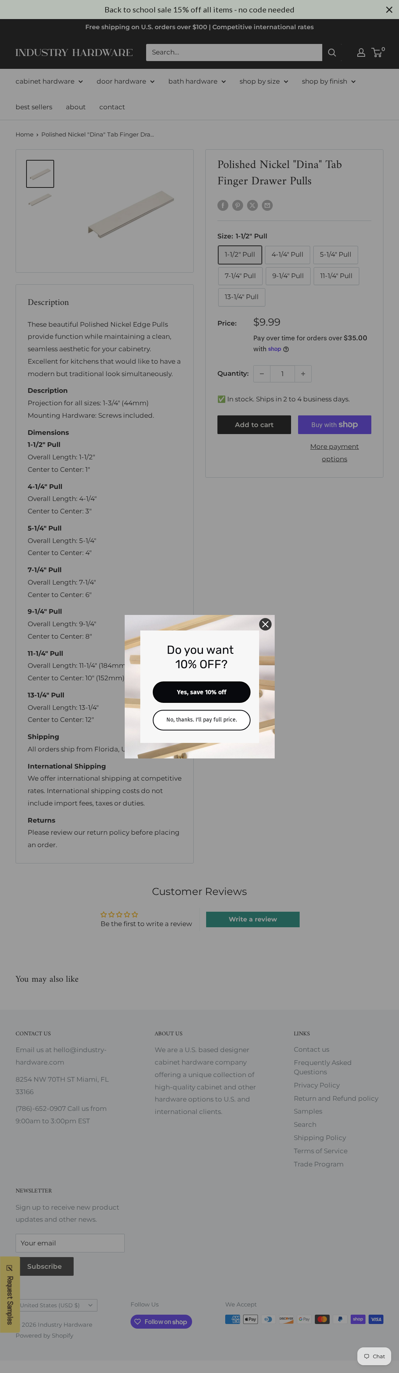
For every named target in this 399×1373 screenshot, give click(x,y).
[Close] (265, 624)
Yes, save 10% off (201, 692)
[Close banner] (389, 10)
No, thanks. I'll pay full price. (201, 719)
